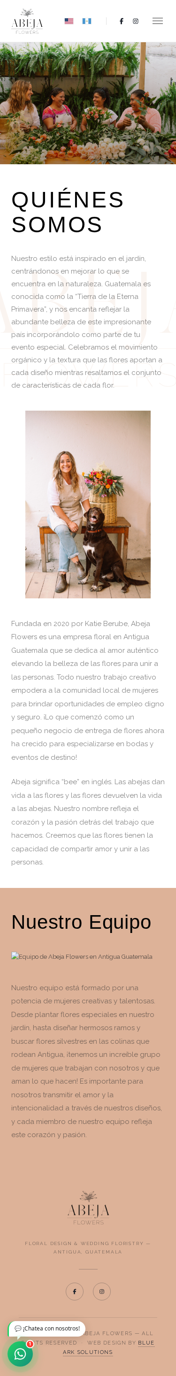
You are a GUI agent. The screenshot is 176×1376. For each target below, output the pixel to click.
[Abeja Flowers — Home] (88, 1207)
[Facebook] (121, 21)
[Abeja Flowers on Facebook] (75, 1291)
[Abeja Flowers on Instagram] (102, 1291)
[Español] (87, 21)
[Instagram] (135, 21)
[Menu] (158, 21)
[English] (69, 21)
